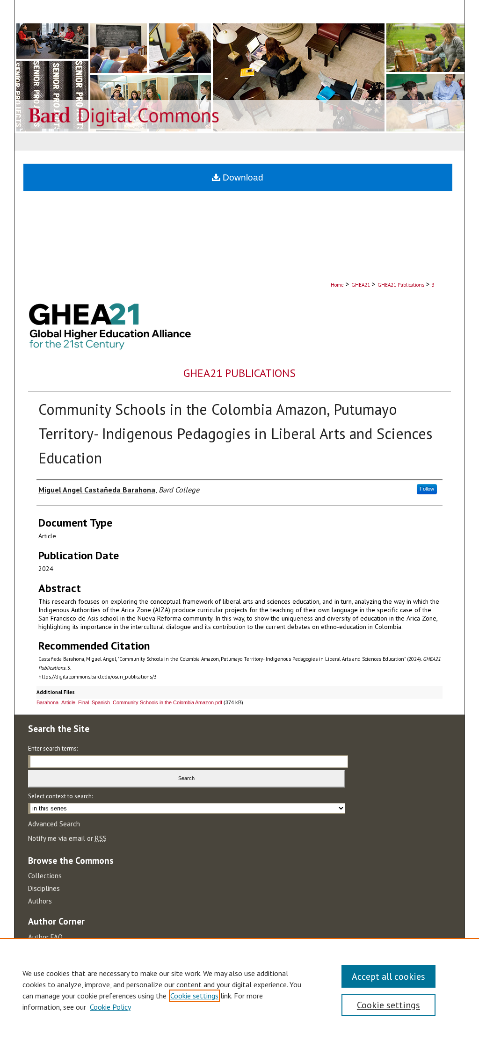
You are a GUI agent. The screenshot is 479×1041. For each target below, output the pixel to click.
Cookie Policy (110, 1007)
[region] (239, 989)
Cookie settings (194, 995)
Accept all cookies (388, 976)
